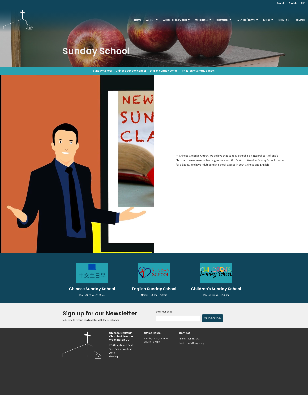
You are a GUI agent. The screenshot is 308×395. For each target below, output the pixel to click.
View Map (114, 356)
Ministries (201, 20)
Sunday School (102, 70)
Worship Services (175, 20)
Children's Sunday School (198, 70)
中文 (303, 3)
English (293, 3)
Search (281, 3)
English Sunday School (164, 70)
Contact (284, 20)
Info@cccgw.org (196, 343)
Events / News (245, 20)
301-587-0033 (194, 338)
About (150, 20)
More (266, 20)
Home (137, 20)
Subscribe (212, 318)
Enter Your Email (164, 311)
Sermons (222, 20)
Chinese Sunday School (131, 70)
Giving (300, 20)
